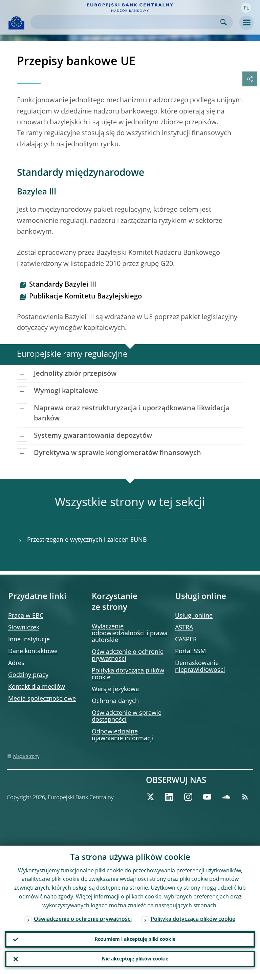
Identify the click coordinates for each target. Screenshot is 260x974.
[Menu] (246, 23)
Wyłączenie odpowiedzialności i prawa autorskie (130, 633)
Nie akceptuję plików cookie (135, 959)
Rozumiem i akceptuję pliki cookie (135, 939)
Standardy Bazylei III (62, 285)
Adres (16, 663)
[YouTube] (207, 797)
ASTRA (184, 628)
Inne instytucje (29, 640)
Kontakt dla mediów (36, 687)
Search (223, 22)
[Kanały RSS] (245, 797)
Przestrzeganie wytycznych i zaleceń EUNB (87, 540)
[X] (150, 797)
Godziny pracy (28, 675)
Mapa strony (26, 756)
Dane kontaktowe (33, 651)
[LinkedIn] (169, 797)
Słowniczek (23, 628)
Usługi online (194, 616)
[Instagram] (188, 797)
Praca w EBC (25, 616)
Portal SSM (190, 651)
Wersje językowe (115, 689)
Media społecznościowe (42, 699)
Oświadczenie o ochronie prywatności (83, 919)
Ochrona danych (115, 701)
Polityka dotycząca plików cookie (193, 919)
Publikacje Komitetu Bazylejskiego (85, 296)
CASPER (186, 640)
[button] (246, 8)
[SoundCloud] (226, 797)
